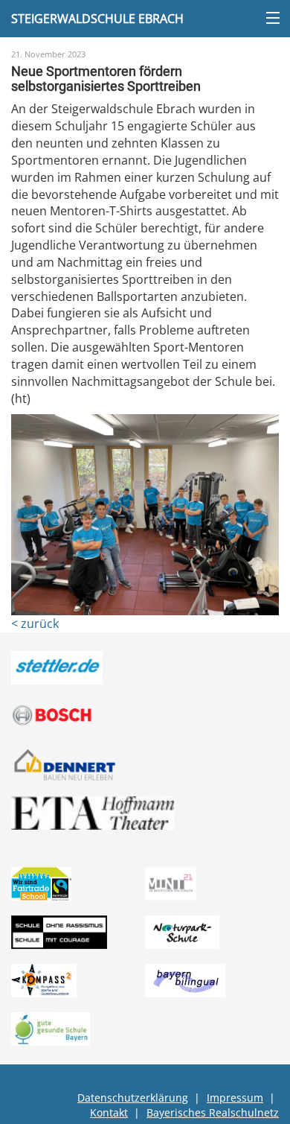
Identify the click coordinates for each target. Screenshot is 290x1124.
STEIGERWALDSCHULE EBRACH (97, 18)
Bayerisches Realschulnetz (212, 1112)
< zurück (35, 623)
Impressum (235, 1097)
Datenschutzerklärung (132, 1097)
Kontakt (109, 1112)
